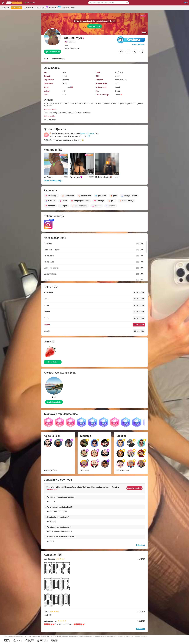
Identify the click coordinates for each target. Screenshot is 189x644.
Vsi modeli (5, 7)
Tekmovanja (53, 7)
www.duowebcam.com (33, 636)
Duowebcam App (68, 7)
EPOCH (48, 636)
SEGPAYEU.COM (56, 636)
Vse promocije (41, 7)
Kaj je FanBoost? (138, 44)
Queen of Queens (87, 133)
